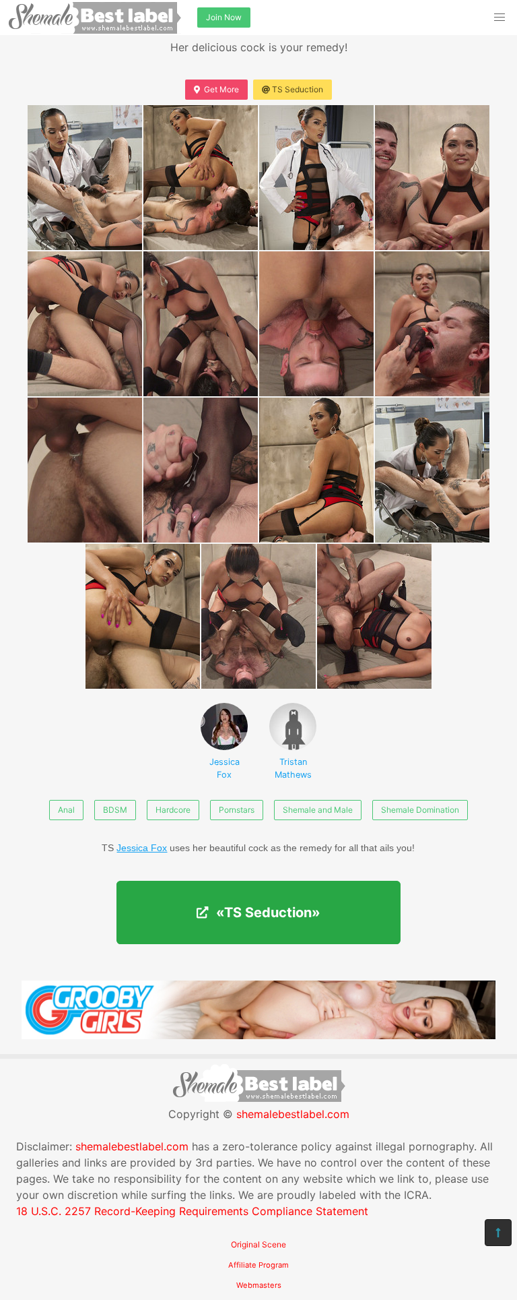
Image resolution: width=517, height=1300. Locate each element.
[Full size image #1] (200, 177)
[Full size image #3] (432, 177)
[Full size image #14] (374, 616)
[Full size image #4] (85, 323)
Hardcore (173, 810)
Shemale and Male (318, 810)
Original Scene (258, 1244)
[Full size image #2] (316, 177)
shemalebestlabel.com (292, 1114)
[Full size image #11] (432, 470)
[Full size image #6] (316, 323)
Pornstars (236, 810)
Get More (221, 89)
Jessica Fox (224, 768)
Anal (66, 810)
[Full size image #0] (85, 177)
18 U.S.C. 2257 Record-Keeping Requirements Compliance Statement (192, 1211)
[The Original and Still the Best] (258, 1035)
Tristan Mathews (293, 768)
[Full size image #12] (142, 616)
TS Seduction (297, 89)
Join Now (224, 17)
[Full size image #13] (258, 616)
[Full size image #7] (432, 323)
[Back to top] (498, 1232)
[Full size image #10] (316, 470)
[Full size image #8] (85, 470)
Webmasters (258, 1285)
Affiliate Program (258, 1265)
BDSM (115, 810)
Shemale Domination (420, 810)
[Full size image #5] (200, 323)
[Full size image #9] (200, 470)
